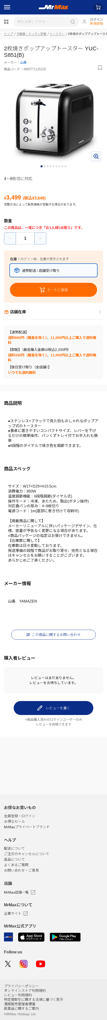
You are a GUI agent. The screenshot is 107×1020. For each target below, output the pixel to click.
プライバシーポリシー (21, 986)
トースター (57, 34)
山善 (23, 62)
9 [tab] (65, 166)
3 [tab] (48, 166)
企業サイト (12, 914)
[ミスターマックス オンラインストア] (54, 7)
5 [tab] (54, 166)
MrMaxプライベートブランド (27, 827)
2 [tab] (45, 166)
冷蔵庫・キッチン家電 (31, 34)
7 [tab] (59, 166)
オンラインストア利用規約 (25, 990)
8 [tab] (62, 166)
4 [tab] (51, 166)
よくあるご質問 (16, 865)
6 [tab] (56, 166)
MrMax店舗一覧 (16, 892)
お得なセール (14, 821)
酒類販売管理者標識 (19, 1004)
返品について (14, 859)
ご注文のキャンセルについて (26, 854)
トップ (8, 34)
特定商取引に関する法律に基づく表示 (33, 999)
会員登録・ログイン (19, 816)
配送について (14, 848)
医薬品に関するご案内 (21, 1008)
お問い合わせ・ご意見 (21, 870)
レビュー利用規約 (18, 995)
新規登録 (96, 23)
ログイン (96, 19)
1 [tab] (42, 166)
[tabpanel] (53, 120)
